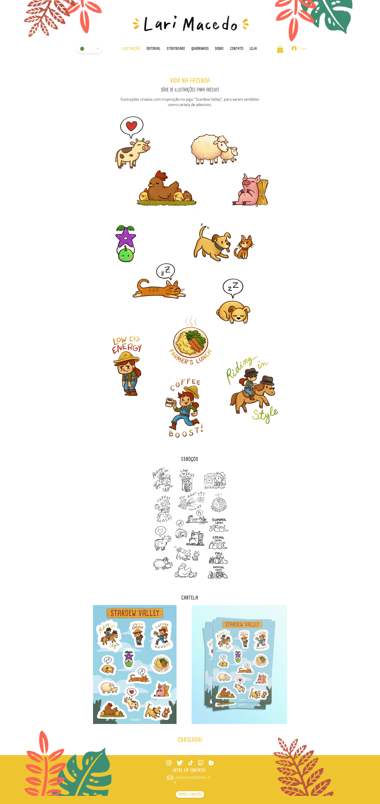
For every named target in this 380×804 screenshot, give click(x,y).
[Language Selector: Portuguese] (89, 48)
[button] (280, 49)
